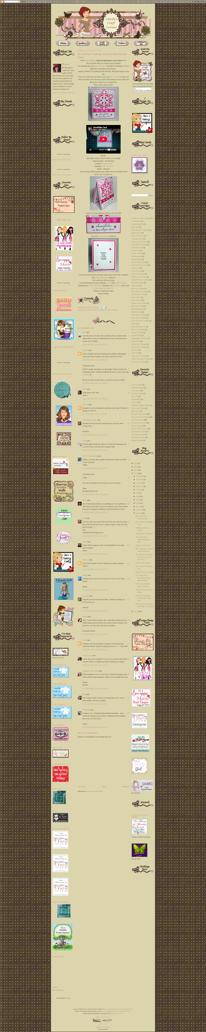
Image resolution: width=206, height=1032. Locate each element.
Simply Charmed (137, 332)
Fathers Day (135, 268)
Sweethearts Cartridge (138, 344)
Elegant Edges (136, 259)
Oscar (84, 640)
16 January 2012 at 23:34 (95, 590)
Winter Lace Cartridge (138, 356)
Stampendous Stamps (138, 431)
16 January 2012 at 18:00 (95, 494)
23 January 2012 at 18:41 (95, 704)
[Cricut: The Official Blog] (64, 347)
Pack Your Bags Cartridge (140, 321)
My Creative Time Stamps (140, 417)
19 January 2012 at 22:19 (95, 665)
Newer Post (82, 786)
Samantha (86, 375)
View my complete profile (63, 92)
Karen (85, 500)
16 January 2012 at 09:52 (95, 414)
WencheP (86, 596)
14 (128, 579)
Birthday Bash (136, 233)
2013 (136, 470)
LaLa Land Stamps (137, 408)
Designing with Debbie (90, 671)
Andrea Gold (117, 1014)
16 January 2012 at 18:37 (95, 536)
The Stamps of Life (138, 437)
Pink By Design (136, 426)
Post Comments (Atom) (95, 791)
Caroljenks (86, 710)
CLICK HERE (90, 61)
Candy (67, 64)
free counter (103, 1029)
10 (128, 504)
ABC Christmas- (121, 283)
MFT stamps (135, 411)
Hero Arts (134, 396)
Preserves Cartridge (138, 329)
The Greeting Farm (137, 434)
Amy (84, 518)
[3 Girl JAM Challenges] (63, 250)
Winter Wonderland (102, 277)
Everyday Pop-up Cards (139, 265)
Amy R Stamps (136, 385)
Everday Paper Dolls (138, 262)
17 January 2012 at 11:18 (95, 634)
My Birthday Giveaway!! (144, 534)
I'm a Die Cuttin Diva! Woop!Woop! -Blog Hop (143, 598)
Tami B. (85, 350)
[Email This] (100, 308)
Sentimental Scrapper (90, 420)
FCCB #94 (117, 285)
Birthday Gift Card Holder (145, 572)
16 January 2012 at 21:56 (95, 569)
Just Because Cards (138, 294)
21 (128, 713)
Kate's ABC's (136, 297)
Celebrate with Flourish (139, 242)
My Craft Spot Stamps (109, 310)
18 (128, 659)
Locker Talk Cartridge (138, 303)
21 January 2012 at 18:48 (95, 688)
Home (104, 786)
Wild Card (134, 353)
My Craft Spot (100, 66)
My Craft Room (58, 990)
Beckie (85, 617)
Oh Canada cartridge (138, 318)
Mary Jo (85, 404)
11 (128, 522)
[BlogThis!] (102, 308)
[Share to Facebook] (106, 308)
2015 (136, 463)
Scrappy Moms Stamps (139, 429)
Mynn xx (86, 560)
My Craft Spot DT (91, 310)
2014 (136, 467)
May (138, 500)
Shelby (85, 575)
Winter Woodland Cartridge (140, 359)
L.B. (84, 332)
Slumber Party (136, 335)
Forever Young (136, 271)
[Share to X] (104, 308)
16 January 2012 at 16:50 (95, 468)
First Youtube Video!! (143, 563)
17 (128, 644)
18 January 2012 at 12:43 (95, 650)
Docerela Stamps (137, 393)
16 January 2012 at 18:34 (95, 512)
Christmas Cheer (137, 247)
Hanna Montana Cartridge (140, 280)
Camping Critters (137, 239)
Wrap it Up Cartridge (138, 362)
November (140, 480)
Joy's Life (134, 402)
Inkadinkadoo (136, 399)
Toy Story (134, 350)
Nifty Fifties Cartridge (138, 315)
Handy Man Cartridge (138, 277)
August (138, 490)
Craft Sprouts (135, 390)
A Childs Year (136, 221)
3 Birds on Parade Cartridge (140, 218)
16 (128, 620)
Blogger (68, 998)
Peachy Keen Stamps (138, 423)
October (139, 483)
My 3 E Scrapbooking (90, 456)
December (139, 476)
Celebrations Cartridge (139, 244)
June (138, 496)
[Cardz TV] (64, 425)
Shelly (85, 542)
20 (128, 698)
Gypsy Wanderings (137, 274)
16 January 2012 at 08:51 (95, 383)
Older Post (125, 786)
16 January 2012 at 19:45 (95, 554)
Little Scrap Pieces (95, 285)
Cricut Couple (87, 655)
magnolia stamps (137, 440)
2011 (136, 611)
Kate (84, 694)
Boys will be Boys (137, 236)
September (140, 486)
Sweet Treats (135, 341)
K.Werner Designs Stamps (140, 405)
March (138, 506)
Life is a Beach (136, 300)
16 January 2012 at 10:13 (95, 435)
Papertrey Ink (107, 163)
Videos (55, 987)
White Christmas (103, 236)
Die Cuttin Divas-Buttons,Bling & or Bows (143, 539)
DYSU (108, 283)
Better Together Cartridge (140, 230)
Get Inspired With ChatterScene (118, 1009)
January (139, 513)
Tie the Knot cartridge (138, 347)
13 (128, 563)
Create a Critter (136, 253)
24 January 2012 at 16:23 (95, 727)
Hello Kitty (135, 286)
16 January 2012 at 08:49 (95, 360)
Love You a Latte (137, 306)
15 (128, 599)
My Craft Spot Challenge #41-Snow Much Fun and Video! (144, 557)
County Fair (135, 250)
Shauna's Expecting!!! (143, 545)
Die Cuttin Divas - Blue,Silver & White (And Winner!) (143, 578)
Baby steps (135, 227)
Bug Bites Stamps (137, 388)
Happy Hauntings (137, 283)
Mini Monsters (136, 312)
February (139, 510)
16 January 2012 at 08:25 (95, 344)
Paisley (133, 324)
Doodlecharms (136, 256)
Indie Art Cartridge (137, 288)
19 (128, 674)
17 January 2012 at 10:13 (95, 611)
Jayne (84, 389)
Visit (62, 160)
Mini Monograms (137, 309)
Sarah (84, 441)
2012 (136, 473)
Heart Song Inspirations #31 (103, 288)
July (137, 493)
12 (128, 545)
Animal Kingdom (137, 224)
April (138, 503)
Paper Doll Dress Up (138, 327)
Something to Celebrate (139, 338)
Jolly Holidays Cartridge (139, 291)
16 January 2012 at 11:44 (95, 450)
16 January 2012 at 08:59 (95, 399)
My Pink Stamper (137, 420)
